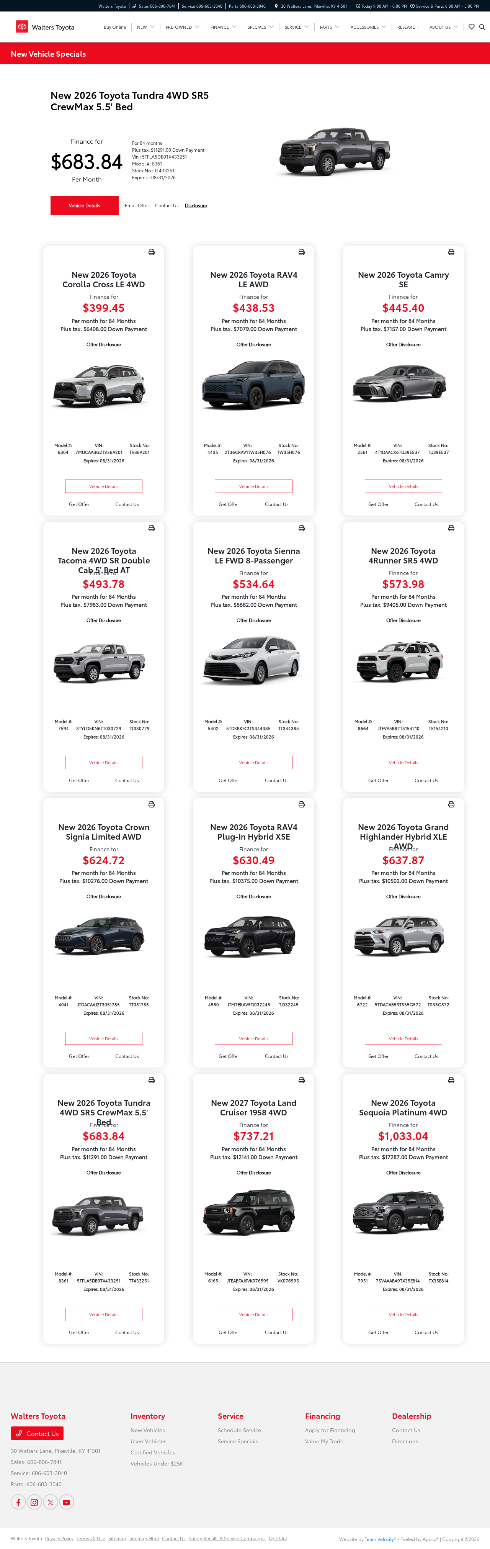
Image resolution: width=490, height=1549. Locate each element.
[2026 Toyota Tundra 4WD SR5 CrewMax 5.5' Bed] (104, 1213)
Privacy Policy (59, 1538)
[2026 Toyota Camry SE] (403, 385)
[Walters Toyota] (45, 25)
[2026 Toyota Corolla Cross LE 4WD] (104, 385)
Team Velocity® (380, 1539)
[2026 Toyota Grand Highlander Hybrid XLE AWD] (403, 937)
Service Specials (238, 1441)
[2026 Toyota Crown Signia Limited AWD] (104, 937)
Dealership (411, 1415)
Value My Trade (324, 1441)
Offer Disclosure (104, 344)
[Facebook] (18, 1502)
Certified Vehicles (153, 1452)
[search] (482, 26)
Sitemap (117, 1538)
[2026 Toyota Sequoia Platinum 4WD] (403, 1213)
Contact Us (42, 1433)
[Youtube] (66, 1502)
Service (230, 1415)
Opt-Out (278, 1538)
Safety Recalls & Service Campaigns (227, 1538)
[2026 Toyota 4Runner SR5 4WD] (403, 661)
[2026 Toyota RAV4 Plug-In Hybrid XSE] (253, 937)
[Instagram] (34, 1502)
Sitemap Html (144, 1538)
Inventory (148, 1415)
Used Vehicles (149, 1441)
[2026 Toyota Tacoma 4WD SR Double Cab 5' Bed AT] (104, 661)
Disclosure (196, 205)
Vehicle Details (84, 205)
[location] (276, 6)
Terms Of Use (91, 1538)
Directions (405, 1441)
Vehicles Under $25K (157, 1463)
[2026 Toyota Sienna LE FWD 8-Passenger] (253, 661)
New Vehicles (148, 1430)
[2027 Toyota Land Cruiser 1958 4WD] (253, 1213)
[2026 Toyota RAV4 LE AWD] (253, 385)
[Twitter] (50, 1502)
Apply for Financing (330, 1430)
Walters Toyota (26, 1538)
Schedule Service (239, 1430)
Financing (322, 1415)
